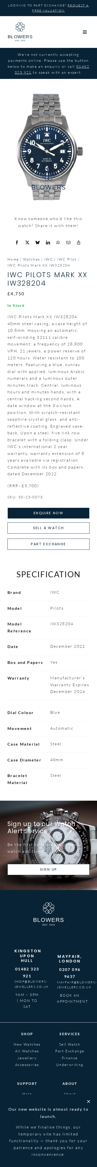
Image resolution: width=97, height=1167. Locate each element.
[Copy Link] (79, 242)
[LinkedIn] (48, 242)
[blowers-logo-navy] (20, 24)
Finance (70, 1058)
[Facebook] (17, 242)
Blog (69, 1107)
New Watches (27, 1044)
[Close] (88, 1164)
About (70, 1094)
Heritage (70, 1100)
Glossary (27, 1107)
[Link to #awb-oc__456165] (85, 32)
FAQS (27, 1100)
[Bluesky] (38, 242)
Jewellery (27, 1058)
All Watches (27, 1051)
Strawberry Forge (21, 1145)
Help (27, 1094)
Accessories (27, 1065)
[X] (27, 242)
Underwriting (70, 1065)
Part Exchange (69, 1051)
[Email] (68, 242)
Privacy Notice (77, 1136)
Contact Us (27, 1114)
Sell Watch (70, 1044)
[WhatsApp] (58, 242)
